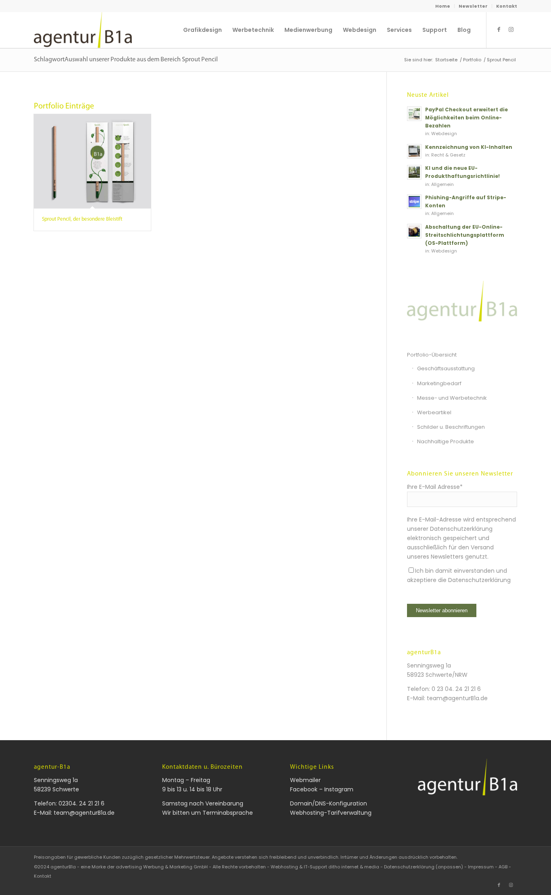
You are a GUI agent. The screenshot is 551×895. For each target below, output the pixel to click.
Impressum (481, 867)
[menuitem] (443, 6)
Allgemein (442, 185)
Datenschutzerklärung (479, 580)
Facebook (303, 789)
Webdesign (444, 134)
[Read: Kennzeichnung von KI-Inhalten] (414, 151)
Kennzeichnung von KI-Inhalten (468, 147)
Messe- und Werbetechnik (452, 398)
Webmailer (305, 780)
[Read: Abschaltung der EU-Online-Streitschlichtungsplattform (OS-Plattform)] (414, 231)
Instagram (338, 789)
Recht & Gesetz (448, 155)
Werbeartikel (434, 412)
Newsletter (473, 6)
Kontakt (506, 6)
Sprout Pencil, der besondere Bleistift (82, 219)
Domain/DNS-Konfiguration (328, 803)
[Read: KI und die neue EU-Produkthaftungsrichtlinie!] (414, 172)
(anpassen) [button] (449, 867)
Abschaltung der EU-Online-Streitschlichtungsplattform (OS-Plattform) (464, 235)
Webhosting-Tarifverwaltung (331, 813)
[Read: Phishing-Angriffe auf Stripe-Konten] (414, 201)
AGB (503, 867)
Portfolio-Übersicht (432, 355)
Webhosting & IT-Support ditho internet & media (325, 867)
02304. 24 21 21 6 (81, 803)
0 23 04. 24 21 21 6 (456, 689)
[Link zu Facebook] (499, 29)
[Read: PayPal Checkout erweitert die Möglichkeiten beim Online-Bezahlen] (414, 113)
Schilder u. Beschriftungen (451, 427)
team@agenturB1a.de (457, 698)
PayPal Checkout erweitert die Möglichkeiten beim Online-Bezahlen (466, 117)
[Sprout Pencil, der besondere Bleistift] (92, 161)
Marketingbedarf (439, 383)
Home (442, 6)
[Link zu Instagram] (511, 29)
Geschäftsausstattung (446, 368)
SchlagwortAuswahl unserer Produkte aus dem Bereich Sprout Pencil (126, 59)
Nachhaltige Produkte (445, 441)
